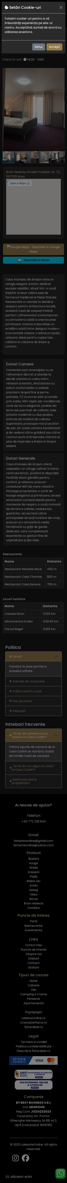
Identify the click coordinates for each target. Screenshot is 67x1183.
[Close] (61, 7)
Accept (54, 47)
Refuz (39, 47)
